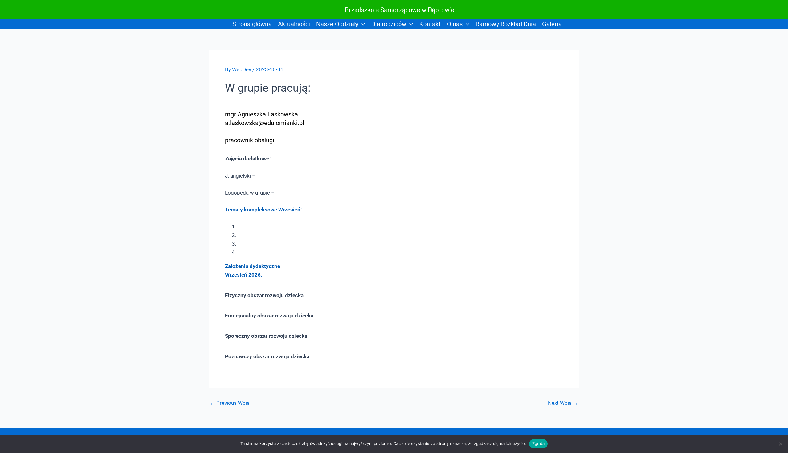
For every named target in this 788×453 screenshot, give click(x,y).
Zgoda (538, 443)
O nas (455, 24)
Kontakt (430, 24)
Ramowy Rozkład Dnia (506, 24)
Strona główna (252, 24)
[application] (361, 24)
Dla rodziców (388, 24)
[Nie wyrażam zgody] (780, 444)
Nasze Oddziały (337, 24)
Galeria (552, 24)
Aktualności (294, 24)
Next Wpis (563, 403)
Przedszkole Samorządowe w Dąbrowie (399, 9)
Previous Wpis (230, 403)
